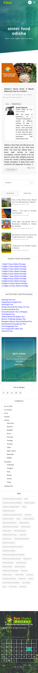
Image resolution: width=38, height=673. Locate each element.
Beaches (10, 426)
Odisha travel (27, 558)
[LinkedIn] (30, 168)
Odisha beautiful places (9, 523)
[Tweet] (24, 168)
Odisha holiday (25, 527)
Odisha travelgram (8, 562)
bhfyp (26, 499)
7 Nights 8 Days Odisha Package (14, 278)
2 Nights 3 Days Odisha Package (14, 266)
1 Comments (28, 94)
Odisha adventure (28, 519)
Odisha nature (7, 531)
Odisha (14, 97)
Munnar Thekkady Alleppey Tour (14, 319)
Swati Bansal (21, 107)
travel (4, 586)
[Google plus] (27, 168)
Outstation (7, 462)
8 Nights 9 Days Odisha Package (14, 281)
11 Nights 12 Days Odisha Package (15, 286)
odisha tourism (7, 539)
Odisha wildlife (19, 574)
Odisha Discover (24, 523)
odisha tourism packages (21, 539)
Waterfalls (10, 454)
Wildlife (9, 458)
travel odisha (12, 586)
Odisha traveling (21, 562)
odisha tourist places (9, 543)
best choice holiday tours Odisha (12, 499)
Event (9, 433)
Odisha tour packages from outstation (13, 554)
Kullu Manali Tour (8, 314)
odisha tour (23, 535)
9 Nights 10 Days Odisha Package (14, 283)
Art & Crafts (8, 406)
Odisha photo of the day (9, 535)
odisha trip (24, 570)
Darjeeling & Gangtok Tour (11, 302)
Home (7, 38)
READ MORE (11, 169)
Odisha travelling (20, 566)
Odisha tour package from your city (13, 547)
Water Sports (11, 451)
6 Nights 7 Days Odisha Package (14, 276)
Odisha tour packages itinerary (11, 558)
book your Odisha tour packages (12, 503)
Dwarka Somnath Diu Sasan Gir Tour (15, 307)
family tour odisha (29, 503)
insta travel (28, 515)
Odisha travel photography (10, 570)
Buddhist (10, 430)
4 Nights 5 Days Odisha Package (14, 271)
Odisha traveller (7, 566)
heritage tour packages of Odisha (12, 515)
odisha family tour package (10, 527)
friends (24, 507)
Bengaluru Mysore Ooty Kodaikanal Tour (17, 321)
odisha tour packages (9, 550)
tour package (26, 582)
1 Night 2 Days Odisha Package (14, 264)
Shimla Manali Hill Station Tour (13, 317)
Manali (9, 475)
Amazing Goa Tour (9, 300)
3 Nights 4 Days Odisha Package (14, 269)
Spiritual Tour (8, 486)
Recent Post (10, 193)
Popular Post (27, 193)
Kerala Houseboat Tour (10, 309)
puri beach (30, 574)
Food (10, 97)
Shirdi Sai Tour (7, 331)
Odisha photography (20, 531)
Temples (10, 444)
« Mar (3, 665)
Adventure (10, 423)
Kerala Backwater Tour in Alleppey (14, 312)
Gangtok (10, 468)
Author (7, 104)
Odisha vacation (7, 574)
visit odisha (23, 586)
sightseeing (22, 578)
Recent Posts (16, 104)
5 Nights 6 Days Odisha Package (14, 274)
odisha (18, 519)
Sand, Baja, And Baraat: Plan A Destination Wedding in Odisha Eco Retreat (24, 224)
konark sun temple (8, 519)
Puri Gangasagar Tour (10, 326)
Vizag (9, 482)
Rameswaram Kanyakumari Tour (14, 324)
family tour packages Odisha (11, 507)
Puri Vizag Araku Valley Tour (12, 329)
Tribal (9, 447)
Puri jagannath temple (9, 578)
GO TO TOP (18, 667)
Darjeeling (10, 465)
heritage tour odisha (8, 511)
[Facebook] (21, 168)
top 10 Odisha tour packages (11, 582)
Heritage (10, 440)
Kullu (8, 472)
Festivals (10, 437)
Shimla (9, 478)
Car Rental (8, 410)
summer (30, 578)
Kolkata (6, 417)
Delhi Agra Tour (7, 304)
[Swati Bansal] (10, 111)
